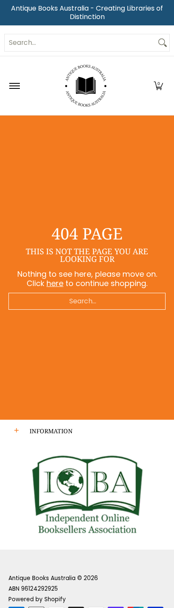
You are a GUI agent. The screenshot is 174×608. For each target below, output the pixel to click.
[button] (158, 85)
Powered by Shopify (37, 599)
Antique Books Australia (42, 578)
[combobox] (80, 42)
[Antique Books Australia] (86, 86)
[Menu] (14, 85)
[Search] (162, 42)
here (54, 283)
